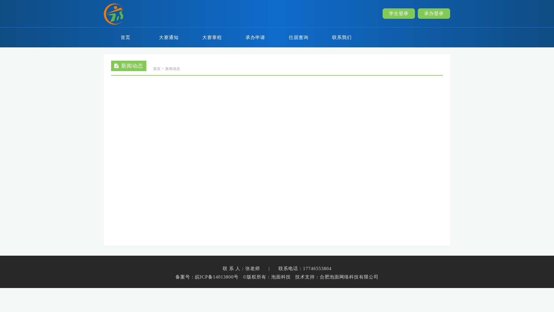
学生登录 (399, 13)
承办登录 (434, 13)
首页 (125, 37)
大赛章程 (212, 37)
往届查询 (298, 37)
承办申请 (255, 37)
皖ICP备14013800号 (217, 276)
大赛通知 (169, 37)
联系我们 (342, 37)
